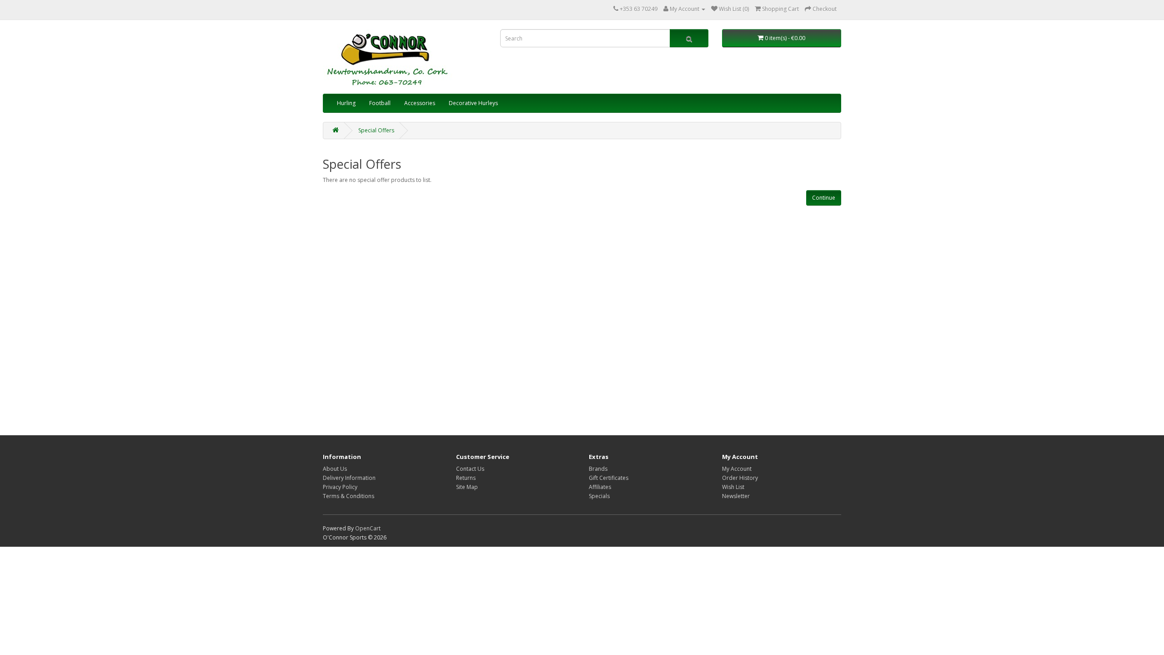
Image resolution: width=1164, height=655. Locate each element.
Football (380, 103)
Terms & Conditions (348, 496)
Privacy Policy (340, 487)
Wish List (733, 487)
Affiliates (600, 487)
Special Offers (376, 130)
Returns (466, 478)
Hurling (346, 103)
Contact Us (470, 469)
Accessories (419, 103)
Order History (740, 478)
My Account (737, 469)
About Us (335, 469)
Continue (823, 198)
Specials (599, 496)
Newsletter (736, 496)
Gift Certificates (608, 478)
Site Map (467, 487)
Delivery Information (349, 478)
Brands (598, 469)
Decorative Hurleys (473, 103)
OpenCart (368, 528)
